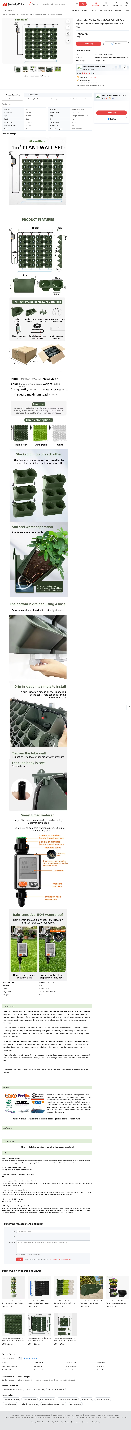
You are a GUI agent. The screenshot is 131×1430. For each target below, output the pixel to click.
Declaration (87, 1422)
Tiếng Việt (112, 1417)
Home (3, 14)
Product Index (101, 1415)
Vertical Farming (86, 1399)
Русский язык (47, 1417)
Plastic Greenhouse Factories (68, 1399)
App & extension (105, 11)
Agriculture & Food (13, 14)
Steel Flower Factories (47, 1399)
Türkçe (105, 1417)
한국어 (82, 1417)
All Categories (9, 11)
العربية (76, 1417)
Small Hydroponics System (35, 1389)
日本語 (88, 1417)
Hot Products (15, 1415)
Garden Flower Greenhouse (29, 1404)
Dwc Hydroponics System (56, 1389)
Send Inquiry (88, 44)
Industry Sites (78, 1415)
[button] (85, 99)
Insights (117, 1415)
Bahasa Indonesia (122, 1417)
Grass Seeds (38, 1366)
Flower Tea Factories (29, 1399)
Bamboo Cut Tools (71, 1362)
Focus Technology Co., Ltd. (52, 1422)
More (4, 1408)
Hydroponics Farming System (13, 1389)
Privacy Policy (96, 1422)
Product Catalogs (31, 1358)
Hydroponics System (40, 14)
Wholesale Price (68, 1415)
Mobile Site (110, 1415)
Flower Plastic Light (10, 1404)
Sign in (127, 5)
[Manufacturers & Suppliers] (13, 4)
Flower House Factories (11, 1399)
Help (93, 11)
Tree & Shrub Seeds (8, 1370)
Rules (127, 11)
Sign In (79, 85)
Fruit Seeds (100, 1366)
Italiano (55, 1417)
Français (38, 1417)
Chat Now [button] (117, 44)
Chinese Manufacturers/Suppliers (41, 1415)
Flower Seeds (101, 1370)
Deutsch (62, 1417)
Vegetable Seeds (71, 1370)
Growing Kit (101, 1362)
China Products (25, 1415)
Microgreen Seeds (71, 1366)
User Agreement (77, 1422)
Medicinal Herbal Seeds (9, 1366)
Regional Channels (90, 1415)
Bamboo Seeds (38, 1370)
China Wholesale (57, 1415)
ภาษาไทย (99, 1417)
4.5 (103, 98)
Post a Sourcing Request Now (61, 1259)
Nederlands (69, 1417)
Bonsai (4, 1362)
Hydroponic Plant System (55, 14)
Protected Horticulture (26, 14)
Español (24, 1417)
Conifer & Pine (38, 1362)
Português (31, 1417)
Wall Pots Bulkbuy (75, 1404)
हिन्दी (93, 1417)
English (18, 1417)
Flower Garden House (103, 1399)
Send (19, 1259)
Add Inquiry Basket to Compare (38, 76)
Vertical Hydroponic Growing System (53, 1404)
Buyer (84, 11)
